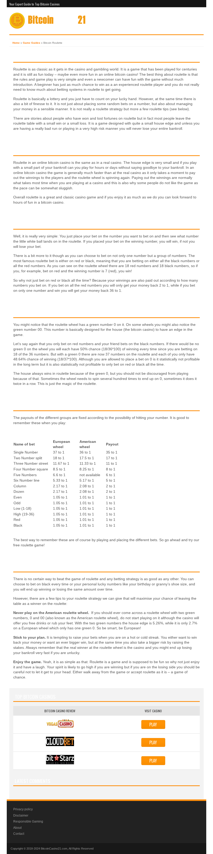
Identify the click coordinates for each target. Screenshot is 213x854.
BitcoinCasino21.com (54, 848)
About (17, 828)
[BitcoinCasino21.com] (47, 27)
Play (153, 724)
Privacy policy (23, 809)
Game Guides (31, 42)
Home (16, 42)
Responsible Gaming (28, 821)
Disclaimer (20, 815)
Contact (18, 834)
